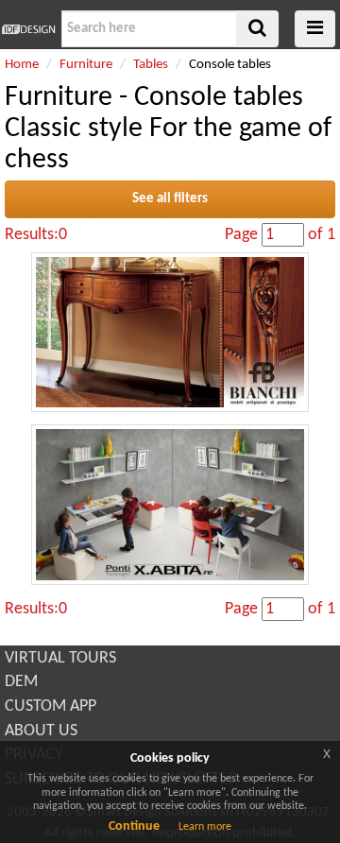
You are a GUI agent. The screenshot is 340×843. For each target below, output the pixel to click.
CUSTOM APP (50, 706)
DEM (21, 682)
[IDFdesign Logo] (28, 29)
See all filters (170, 199)
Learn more (204, 827)
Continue (134, 826)
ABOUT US (41, 731)
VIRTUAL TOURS (60, 658)
